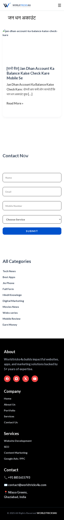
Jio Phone (8, 283)
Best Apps (9, 277)
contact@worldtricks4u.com (27, 485)
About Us (9, 404)
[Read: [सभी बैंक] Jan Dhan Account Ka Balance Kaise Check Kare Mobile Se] (32, 45)
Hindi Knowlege (12, 294)
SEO (6, 446)
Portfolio (9, 410)
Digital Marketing (13, 300)
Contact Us (11, 422)
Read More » (15, 103)
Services (9, 416)
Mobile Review (12, 318)
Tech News (9, 271)
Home (7, 398)
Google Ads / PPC (14, 458)
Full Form (8, 288)
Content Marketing (15, 452)
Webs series (10, 312)
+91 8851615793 (19, 477)
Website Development (18, 440)
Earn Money (10, 324)
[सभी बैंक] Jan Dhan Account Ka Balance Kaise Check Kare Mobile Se (30, 73)
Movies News (11, 306)
